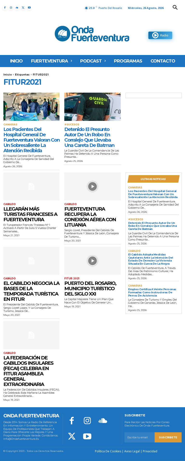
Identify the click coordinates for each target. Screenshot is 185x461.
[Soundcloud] (17, 8)
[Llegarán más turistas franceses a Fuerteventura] (31, 186)
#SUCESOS (71, 124)
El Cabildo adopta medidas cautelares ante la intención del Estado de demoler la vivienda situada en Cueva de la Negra (150, 259)
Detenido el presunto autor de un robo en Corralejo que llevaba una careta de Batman (89, 137)
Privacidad (150, 451)
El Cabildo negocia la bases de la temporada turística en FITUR (31, 291)
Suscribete (168, 437)
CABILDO (9, 204)
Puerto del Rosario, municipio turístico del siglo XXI (90, 288)
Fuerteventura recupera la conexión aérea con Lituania (90, 217)
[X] (23, 8)
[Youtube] (29, 8)
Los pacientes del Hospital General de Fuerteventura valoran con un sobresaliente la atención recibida (31, 139)
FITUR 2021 (71, 278)
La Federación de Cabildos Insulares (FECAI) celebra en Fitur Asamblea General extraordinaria (28, 371)
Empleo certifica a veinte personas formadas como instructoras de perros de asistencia (152, 292)
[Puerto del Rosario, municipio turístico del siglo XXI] (92, 261)
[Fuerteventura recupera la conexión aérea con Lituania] (92, 186)
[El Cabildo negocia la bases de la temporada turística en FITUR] (31, 261)
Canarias (10, 124)
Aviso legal (132, 451)
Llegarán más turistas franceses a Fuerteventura (30, 214)
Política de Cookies (108, 451)
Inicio (7, 74)
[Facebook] (5, 8)
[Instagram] (11, 8)
